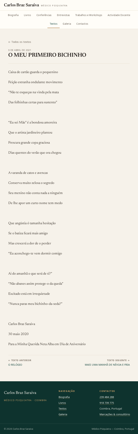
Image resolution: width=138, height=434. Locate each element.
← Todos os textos (19, 42)
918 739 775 (107, 402)
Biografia (13, 15)
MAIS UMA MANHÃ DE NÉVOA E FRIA (107, 362)
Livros (27, 15)
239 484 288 (107, 397)
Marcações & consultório (115, 414)
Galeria (67, 23)
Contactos (82, 23)
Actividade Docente (119, 15)
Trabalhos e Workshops (88, 15)
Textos (53, 23)
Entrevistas (63, 15)
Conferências (44, 15)
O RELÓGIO (19, 362)
